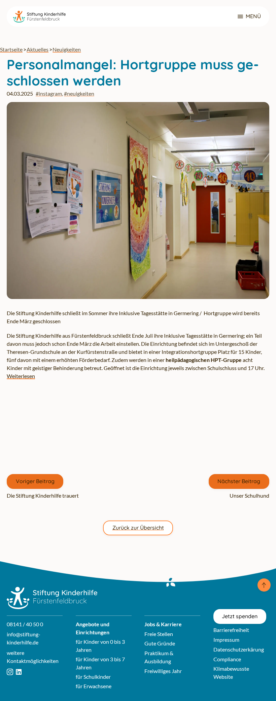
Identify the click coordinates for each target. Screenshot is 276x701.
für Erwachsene (93, 686)
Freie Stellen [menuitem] (158, 634)
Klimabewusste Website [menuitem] (231, 672)
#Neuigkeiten (79, 93)
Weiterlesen (21, 376)
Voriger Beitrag (35, 481)
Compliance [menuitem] (227, 659)
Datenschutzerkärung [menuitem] (238, 649)
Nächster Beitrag (238, 481)
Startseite (11, 49)
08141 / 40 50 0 (25, 624)
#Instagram (49, 93)
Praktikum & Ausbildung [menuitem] (158, 657)
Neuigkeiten (67, 49)
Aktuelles (37, 49)
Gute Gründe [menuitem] (159, 643)
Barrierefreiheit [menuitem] (231, 630)
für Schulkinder (93, 676)
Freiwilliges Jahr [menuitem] (163, 671)
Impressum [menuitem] (226, 639)
